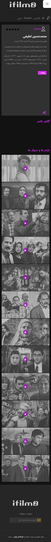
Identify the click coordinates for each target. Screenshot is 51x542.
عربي (19, 18)
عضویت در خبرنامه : (25, 513)
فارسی (37, 18)
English (28, 18)
